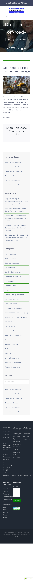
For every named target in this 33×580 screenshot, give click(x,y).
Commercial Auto (6, 500)
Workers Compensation (6, 495)
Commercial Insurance (13, 176)
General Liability (5, 490)
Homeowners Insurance (13, 308)
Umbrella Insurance (12, 358)
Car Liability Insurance (13, 272)
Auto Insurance (10, 254)
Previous (27, 59)
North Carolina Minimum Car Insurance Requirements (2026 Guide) (16, 218)
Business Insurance (12, 263)
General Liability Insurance (14, 295)
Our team (6, 432)
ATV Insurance (16, 456)
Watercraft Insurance (12, 367)
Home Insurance (11, 304)
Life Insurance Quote (12, 180)
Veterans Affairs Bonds (13, 362)
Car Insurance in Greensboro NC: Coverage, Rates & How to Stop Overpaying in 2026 (16, 237)
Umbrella (26, 434)
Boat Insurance (10, 258)
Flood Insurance (10, 286)
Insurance (8, 322)
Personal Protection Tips (14, 335)
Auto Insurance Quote (13, 162)
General (7, 290)
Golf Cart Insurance (12, 299)
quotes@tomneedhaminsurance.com (16, 3)
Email (15, 487)
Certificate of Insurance (13, 171)
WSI (16, 536)
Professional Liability (6, 506)
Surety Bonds (10, 353)
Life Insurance (10, 326)
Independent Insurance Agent (16, 317)
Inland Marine (5, 511)
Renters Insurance (11, 340)
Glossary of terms (6, 436)
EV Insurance (9, 281)
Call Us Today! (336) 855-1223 (16, 2)
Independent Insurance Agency (16, 313)
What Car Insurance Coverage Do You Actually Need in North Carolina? (16, 227)
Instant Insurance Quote (14, 185)
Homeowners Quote (12, 167)
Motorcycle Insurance (13, 331)
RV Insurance (9, 349)
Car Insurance (10, 267)
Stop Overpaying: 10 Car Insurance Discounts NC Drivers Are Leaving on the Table (16, 201)
